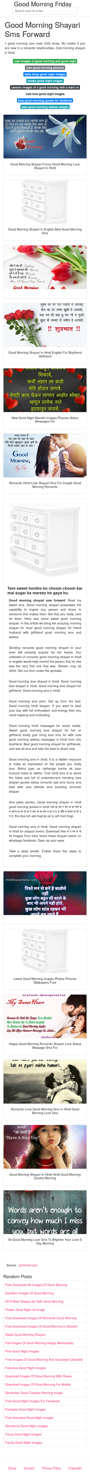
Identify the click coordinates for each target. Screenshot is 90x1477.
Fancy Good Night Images (23, 1434)
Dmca (12, 1468)
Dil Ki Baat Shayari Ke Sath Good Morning (34, 1301)
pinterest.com (28, 1265)
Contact (29, 1468)
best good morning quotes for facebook (45, 100)
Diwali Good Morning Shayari (25, 1334)
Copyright (75, 1468)
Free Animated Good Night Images (29, 1417)
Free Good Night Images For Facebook (32, 1401)
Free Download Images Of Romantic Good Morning (40, 1318)
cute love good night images (45, 94)
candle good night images (45, 81)
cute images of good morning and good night (45, 61)
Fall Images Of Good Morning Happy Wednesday (39, 1343)
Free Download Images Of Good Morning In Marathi (41, 1326)
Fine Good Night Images (22, 1351)
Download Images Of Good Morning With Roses (38, 1376)
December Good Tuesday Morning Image (34, 1392)
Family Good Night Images (23, 1442)
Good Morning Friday (43, 3)
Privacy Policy (51, 1468)
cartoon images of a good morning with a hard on (45, 87)
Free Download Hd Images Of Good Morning (36, 1285)
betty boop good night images (45, 74)
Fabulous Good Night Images (25, 1368)
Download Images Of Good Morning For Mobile (38, 1384)
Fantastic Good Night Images (25, 1409)
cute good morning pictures (45, 68)
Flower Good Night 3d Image (25, 1309)
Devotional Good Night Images (26, 1426)
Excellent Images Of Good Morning (29, 1293)
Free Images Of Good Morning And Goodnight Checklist (44, 1359)
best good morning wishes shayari (45, 107)
